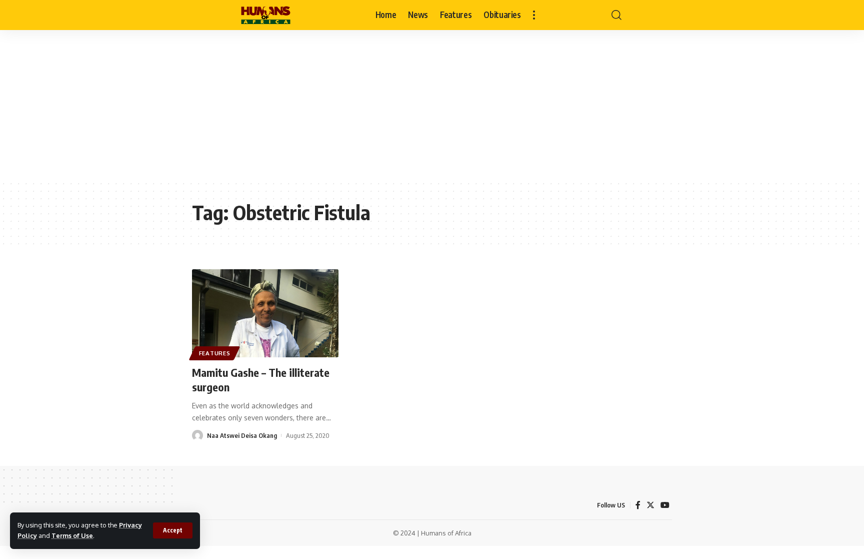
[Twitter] (650, 505)
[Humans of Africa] (266, 15)
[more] (534, 15)
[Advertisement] (432, 105)
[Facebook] (638, 505)
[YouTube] (665, 505)
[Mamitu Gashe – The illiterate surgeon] (265, 313)
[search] (617, 15)
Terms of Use (72, 535)
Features (214, 353)
